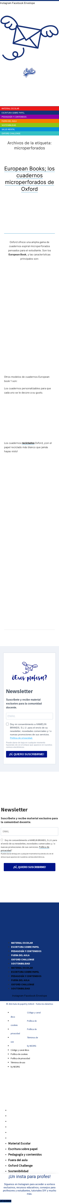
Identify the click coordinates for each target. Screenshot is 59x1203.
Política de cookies (19, 1054)
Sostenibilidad (20, 963)
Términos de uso (18, 1062)
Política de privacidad (20, 1058)
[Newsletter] (29, 65)
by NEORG (31, 1045)
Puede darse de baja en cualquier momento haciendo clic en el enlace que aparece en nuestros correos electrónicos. (27, 855)
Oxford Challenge (22, 959)
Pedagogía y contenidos (26, 951)
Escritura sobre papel (25, 946)
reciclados (28, 443)
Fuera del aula (20, 955)
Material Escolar (22, 942)
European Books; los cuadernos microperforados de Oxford (29, 178)
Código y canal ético (20, 1050)
